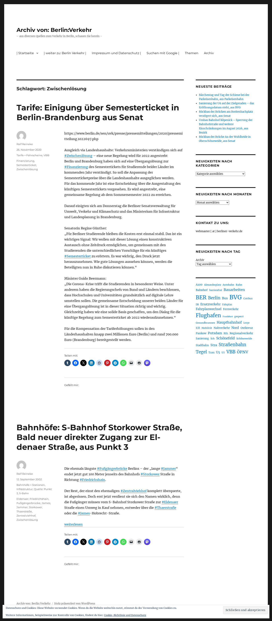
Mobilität (207, 328)
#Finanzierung (76, 167)
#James (84, 513)
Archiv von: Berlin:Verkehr (54, 30)
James (46, 503)
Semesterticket (26, 165)
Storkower (35, 507)
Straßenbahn (232, 344)
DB (197, 304)
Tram (211, 352)
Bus (225, 298)
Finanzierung (25, 160)
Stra (213, 345)
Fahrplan (227, 304)
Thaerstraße (24, 511)
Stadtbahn (202, 345)
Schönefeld (225, 338)
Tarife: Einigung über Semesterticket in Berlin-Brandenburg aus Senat (98, 112)
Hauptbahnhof (229, 322)
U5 (218, 352)
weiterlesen (73, 524)
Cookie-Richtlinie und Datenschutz (125, 615)
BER (201, 297)
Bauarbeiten (234, 290)
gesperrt (239, 316)
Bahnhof (202, 290)
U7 (223, 352)
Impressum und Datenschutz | (116, 53)
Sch (212, 338)
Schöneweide (244, 338)
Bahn (239, 284)
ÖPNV (242, 352)
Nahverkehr (222, 328)
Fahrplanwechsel (208, 309)
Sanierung (202, 338)
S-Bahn (24, 493)
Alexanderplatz (212, 284)
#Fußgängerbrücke (112, 469)
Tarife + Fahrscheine (29, 155)
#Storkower (150, 474)
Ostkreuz (247, 328)
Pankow (201, 333)
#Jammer (168, 469)
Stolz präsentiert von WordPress (74, 603)
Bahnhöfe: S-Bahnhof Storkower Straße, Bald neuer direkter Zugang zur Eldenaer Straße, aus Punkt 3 (99, 437)
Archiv (200, 260)
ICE (198, 327)
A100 (199, 284)
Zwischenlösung (27, 169)
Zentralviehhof (26, 515)
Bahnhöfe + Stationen (31, 484)
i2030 (246, 322)
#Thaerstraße (165, 508)
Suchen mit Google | (163, 53)
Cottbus (247, 298)
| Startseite (25, 53)
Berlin (214, 298)
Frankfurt (228, 316)
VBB (46, 155)
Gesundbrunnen (205, 322)
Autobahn (228, 284)
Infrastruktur (25, 489)
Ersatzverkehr (210, 304)
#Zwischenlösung (78, 156)
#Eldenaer (170, 502)
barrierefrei (215, 290)
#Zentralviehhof (133, 491)
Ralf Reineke (25, 144)
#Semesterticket (77, 256)
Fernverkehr (231, 309)
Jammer (22, 507)
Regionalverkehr (241, 333)
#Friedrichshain (92, 480)
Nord (235, 328)
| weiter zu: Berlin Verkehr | (65, 53)
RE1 (226, 333)
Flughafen (208, 315)
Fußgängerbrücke (28, 503)
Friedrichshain (39, 498)
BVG (235, 297)
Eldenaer (22, 498)
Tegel (201, 352)
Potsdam (215, 333)
